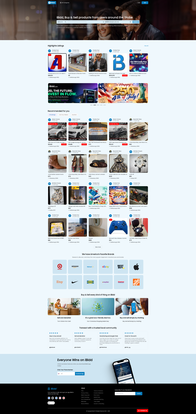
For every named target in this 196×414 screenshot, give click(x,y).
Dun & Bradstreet (85, 399)
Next (144, 340)
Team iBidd (97, 401)
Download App (80, 373)
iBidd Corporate (85, 395)
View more (98, 247)
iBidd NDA (83, 401)
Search (136, 22)
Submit (138, 393)
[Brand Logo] (52, 2)
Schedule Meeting (98, 399)
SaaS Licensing (85, 397)
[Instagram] (60, 398)
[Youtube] (63, 398)
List (145, 2)
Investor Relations (98, 393)
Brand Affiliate (85, 403)
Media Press (97, 397)
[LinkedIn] (56, 398)
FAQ (82, 391)
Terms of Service (98, 391)
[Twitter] (52, 398)
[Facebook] (49, 398)
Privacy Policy (84, 393)
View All (146, 46)
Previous (51, 340)
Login (138, 2)
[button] (57, 64)
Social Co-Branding (98, 403)
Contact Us (143, 410)
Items (59, 22)
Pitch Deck (96, 395)
